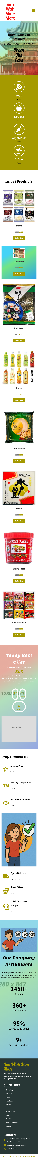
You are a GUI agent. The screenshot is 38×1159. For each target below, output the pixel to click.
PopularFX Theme (29, 1157)
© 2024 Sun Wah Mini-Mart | (13, 1157)
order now (19, 238)
